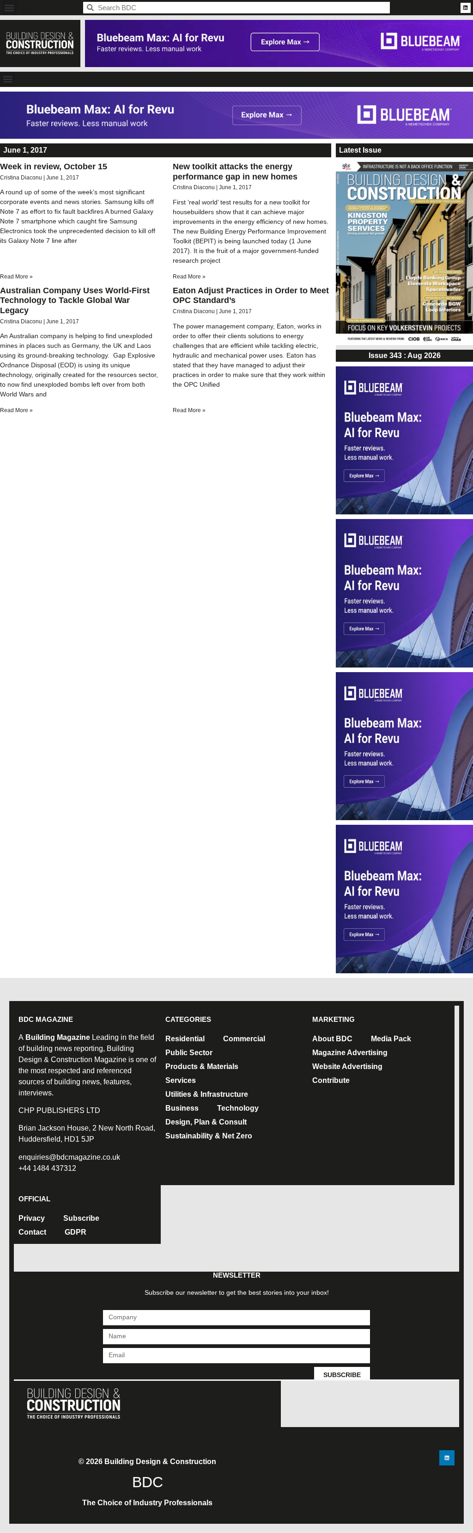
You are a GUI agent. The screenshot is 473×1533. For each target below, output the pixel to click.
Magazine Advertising (350, 1053)
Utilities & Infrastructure (206, 1094)
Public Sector (188, 1053)
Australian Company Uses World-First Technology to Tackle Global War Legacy (75, 300)
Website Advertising (347, 1066)
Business (182, 1108)
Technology (238, 1108)
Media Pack (391, 1039)
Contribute (331, 1080)
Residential (185, 1039)
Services (180, 1080)
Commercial (244, 1039)
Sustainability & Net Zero (208, 1136)
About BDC (332, 1039)
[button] (9, 7)
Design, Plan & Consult (206, 1122)
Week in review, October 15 (53, 166)
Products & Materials (201, 1066)
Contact (32, 1232)
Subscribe (81, 1218)
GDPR (75, 1232)
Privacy (31, 1218)
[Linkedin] (466, 8)
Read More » (16, 276)
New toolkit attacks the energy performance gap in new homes (235, 171)
